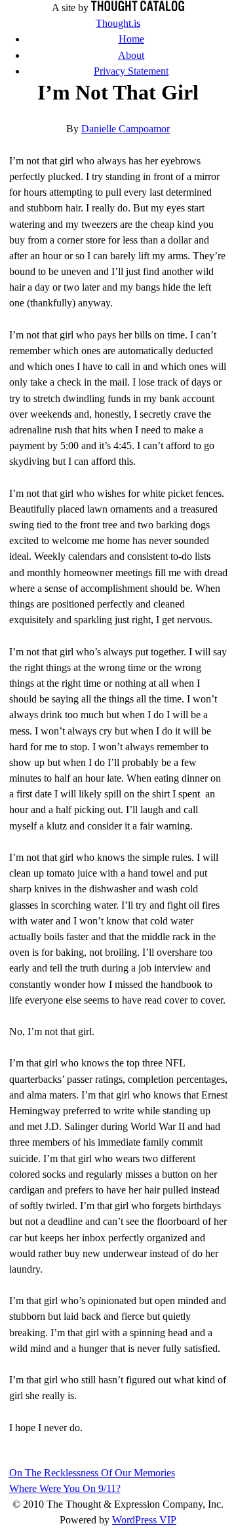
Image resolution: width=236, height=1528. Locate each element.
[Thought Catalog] (137, 7)
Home (131, 39)
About (131, 55)
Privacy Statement (131, 71)
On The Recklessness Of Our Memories (92, 1472)
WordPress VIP (144, 1519)
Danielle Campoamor (125, 128)
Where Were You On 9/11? (65, 1488)
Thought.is (118, 23)
